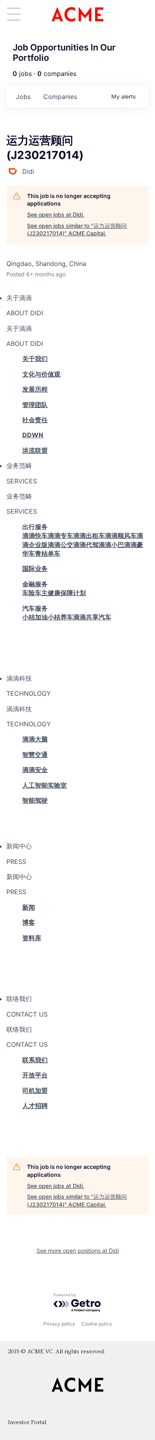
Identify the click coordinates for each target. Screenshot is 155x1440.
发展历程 (35, 389)
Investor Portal (27, 1423)
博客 (28, 922)
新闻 (28, 907)
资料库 (31, 938)
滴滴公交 (60, 545)
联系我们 (35, 1060)
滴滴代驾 (86, 545)
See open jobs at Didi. (55, 214)
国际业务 (35, 569)
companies (60, 97)
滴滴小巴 (111, 545)
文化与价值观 (41, 374)
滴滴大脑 (35, 739)
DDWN (32, 435)
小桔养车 (60, 617)
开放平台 (35, 1075)
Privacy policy (59, 1324)
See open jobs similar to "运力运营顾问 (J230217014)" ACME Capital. (77, 229)
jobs (23, 97)
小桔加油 (35, 617)
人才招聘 (35, 1106)
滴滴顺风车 (121, 536)
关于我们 (35, 359)
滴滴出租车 (89, 536)
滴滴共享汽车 (92, 617)
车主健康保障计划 (60, 593)
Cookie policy (96, 1324)
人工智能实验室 (44, 785)
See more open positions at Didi (78, 1250)
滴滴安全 (35, 770)
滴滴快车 (35, 536)
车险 (28, 593)
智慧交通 (35, 755)
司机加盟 (35, 1091)
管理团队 (35, 405)
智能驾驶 (35, 800)
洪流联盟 (35, 450)
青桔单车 (47, 553)
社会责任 (35, 420)
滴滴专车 (60, 536)
